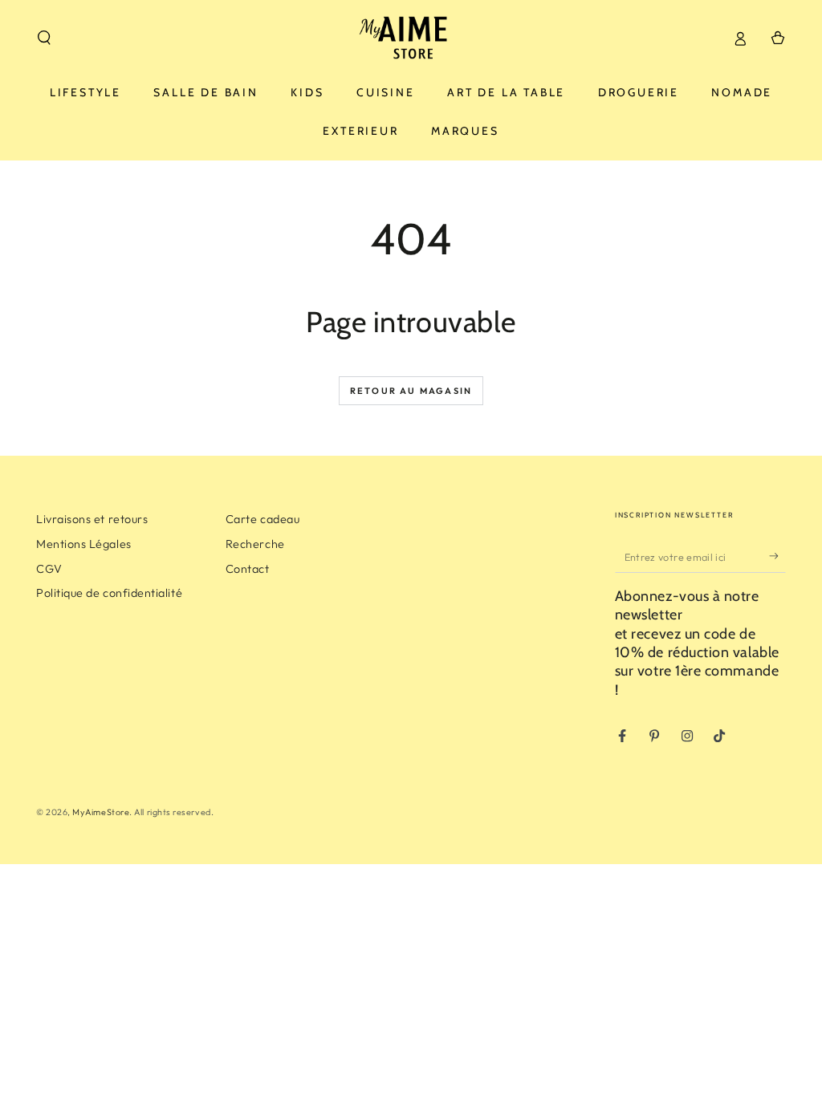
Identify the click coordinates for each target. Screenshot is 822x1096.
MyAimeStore (100, 812)
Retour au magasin (411, 390)
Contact (248, 569)
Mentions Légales (84, 544)
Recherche (255, 544)
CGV (49, 569)
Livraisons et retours (92, 519)
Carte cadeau (262, 519)
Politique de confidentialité (109, 593)
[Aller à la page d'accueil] (410, 38)
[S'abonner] (777, 556)
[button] (44, 38)
